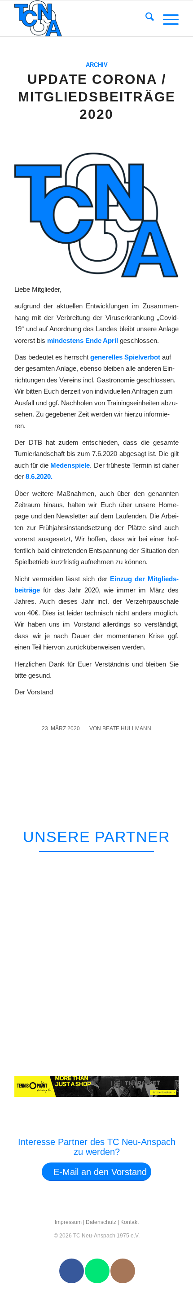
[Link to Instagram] (122, 1271)
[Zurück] (157, 863)
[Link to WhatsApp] (97, 1271)
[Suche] (145, 18)
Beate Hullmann (126, 728)
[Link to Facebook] (71, 1271)
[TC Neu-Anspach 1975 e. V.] (79, 18)
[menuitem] (145, 18)
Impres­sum (68, 1222)
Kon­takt (129, 1222)
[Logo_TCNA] (96, 215)
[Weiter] (178, 863)
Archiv (97, 64)
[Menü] (166, 18)
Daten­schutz (101, 1222)
